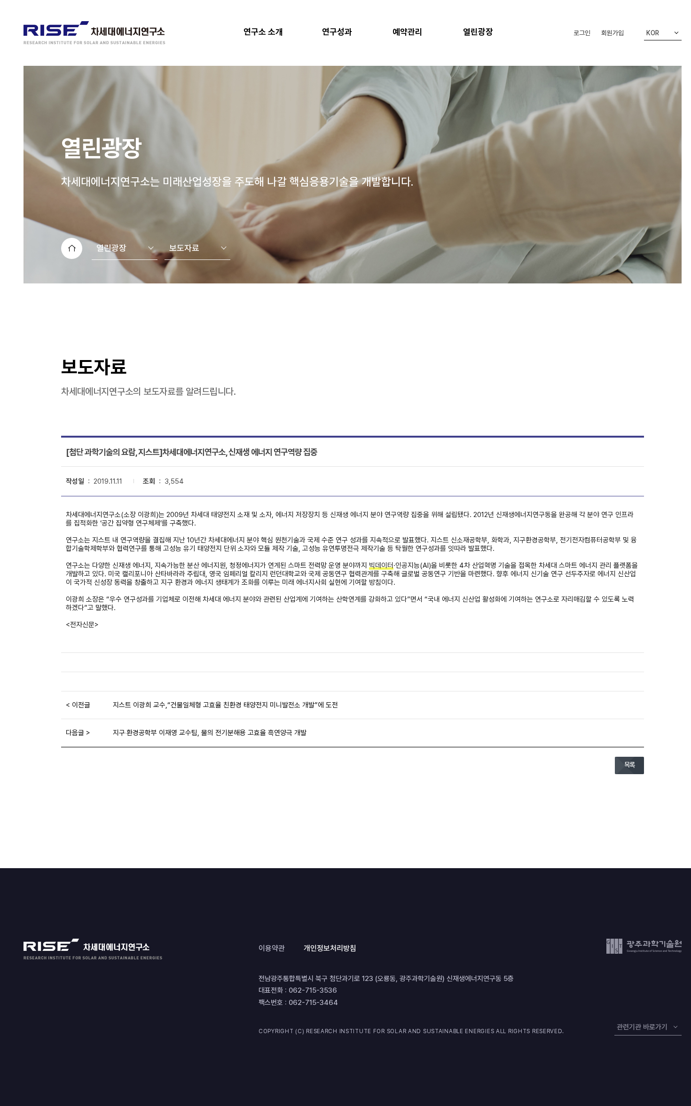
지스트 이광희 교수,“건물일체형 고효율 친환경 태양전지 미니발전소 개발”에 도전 (225, 705)
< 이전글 (78, 705)
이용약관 (272, 948)
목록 (629, 765)
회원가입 (612, 33)
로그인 (581, 33)
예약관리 (408, 32)
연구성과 (337, 32)
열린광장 (478, 32)
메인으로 (71, 248)
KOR (652, 33)
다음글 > (78, 733)
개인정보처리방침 (330, 948)
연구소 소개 (263, 32)
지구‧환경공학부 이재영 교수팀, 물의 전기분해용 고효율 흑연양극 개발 (209, 733)
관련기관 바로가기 (642, 1027)
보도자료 (184, 248)
